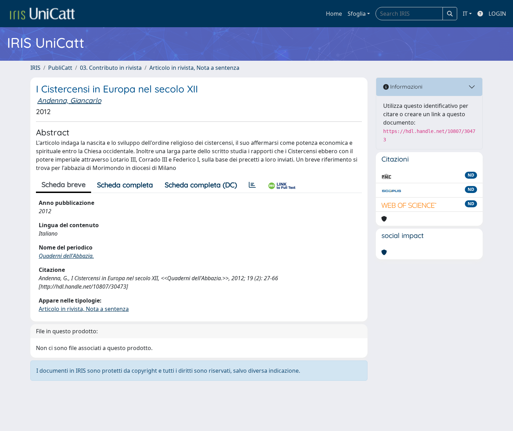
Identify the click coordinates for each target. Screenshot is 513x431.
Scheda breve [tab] (64, 184)
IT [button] (465, 13)
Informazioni (405, 86)
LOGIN (497, 13)
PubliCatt (60, 68)
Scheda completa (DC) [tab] (201, 184)
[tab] (252, 185)
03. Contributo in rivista (111, 68)
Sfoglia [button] (357, 13)
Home (334, 13)
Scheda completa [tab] (125, 184)
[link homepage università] (42, 13)
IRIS (35, 68)
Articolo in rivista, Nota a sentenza (194, 68)
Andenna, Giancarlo (69, 100)
